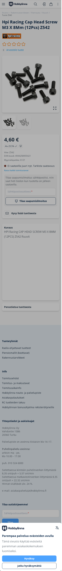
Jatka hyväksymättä (29, 565)
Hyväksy (29, 558)
